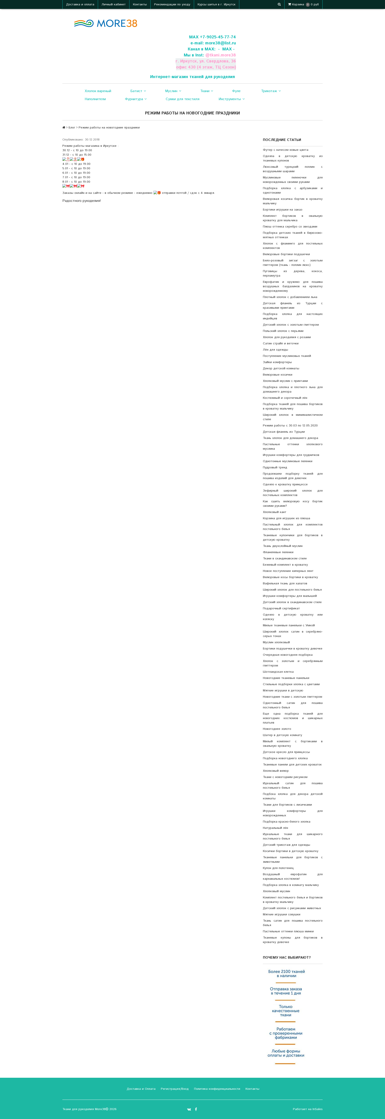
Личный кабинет (114, 4)
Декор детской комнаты (281, 368)
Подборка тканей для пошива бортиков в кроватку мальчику (293, 406)
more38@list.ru (220, 43)
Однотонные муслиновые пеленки (287, 461)
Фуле (236, 91)
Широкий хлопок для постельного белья (292, 589)
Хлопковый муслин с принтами (285, 381)
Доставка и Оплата (141, 1089)
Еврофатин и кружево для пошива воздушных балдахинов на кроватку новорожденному (293, 286)
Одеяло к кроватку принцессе (285, 484)
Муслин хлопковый (276, 642)
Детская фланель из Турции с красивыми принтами (293, 305)
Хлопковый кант (274, 512)
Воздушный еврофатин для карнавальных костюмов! (293, 876)
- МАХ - (226, 49)
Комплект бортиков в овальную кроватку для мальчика (293, 218)
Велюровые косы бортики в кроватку (290, 577)
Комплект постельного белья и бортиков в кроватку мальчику (293, 899)
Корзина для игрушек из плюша (286, 518)
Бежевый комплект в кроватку (285, 565)
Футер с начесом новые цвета (285, 150)
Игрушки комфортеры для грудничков (291, 455)
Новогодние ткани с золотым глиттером (292, 697)
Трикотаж (269, 91)
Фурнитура (134, 99)
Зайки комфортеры (277, 362)
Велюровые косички (277, 374)
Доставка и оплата (80, 4)
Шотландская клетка (278, 672)
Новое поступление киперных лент (288, 571)
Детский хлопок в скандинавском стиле (292, 602)
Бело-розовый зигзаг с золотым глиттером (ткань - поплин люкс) (293, 262)
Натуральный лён (275, 828)
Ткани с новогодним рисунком (285, 777)
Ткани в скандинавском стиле (285, 558)
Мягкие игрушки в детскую (283, 690)
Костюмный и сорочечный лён (285, 398)
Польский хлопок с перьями (283, 331)
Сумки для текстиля (182, 99)
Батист (136, 91)
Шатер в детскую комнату (282, 735)
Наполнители (95, 99)
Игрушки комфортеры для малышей (290, 596)
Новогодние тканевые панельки (286, 678)
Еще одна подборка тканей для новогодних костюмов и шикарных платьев (293, 718)
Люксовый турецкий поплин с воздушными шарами (293, 169)
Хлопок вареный (98, 91)
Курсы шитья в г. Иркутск (217, 4)
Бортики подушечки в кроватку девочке (292, 648)
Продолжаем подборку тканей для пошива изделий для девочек (293, 476)
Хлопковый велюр (276, 771)
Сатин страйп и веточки (281, 343)
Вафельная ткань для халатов (285, 583)
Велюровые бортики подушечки (286, 254)
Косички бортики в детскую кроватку (290, 851)
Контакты (140, 4)
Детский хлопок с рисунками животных (292, 908)
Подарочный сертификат (281, 608)
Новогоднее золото (277, 729)
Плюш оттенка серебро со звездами (290, 226)
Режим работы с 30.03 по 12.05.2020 (290, 425)
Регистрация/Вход (174, 1089)
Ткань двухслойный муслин (283, 546)
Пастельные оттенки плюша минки (288, 931)
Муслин (171, 91)
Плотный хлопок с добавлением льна (290, 297)
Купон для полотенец (278, 868)
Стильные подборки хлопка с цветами (291, 684)
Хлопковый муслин (276, 891)
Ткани (204, 91)
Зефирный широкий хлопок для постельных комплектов (293, 492)
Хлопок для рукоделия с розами (287, 337)
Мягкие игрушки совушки (281, 914)
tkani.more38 (223, 55)
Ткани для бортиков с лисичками (287, 805)
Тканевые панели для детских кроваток (292, 764)
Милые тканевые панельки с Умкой (289, 625)
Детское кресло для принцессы (286, 752)
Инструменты (230, 99)
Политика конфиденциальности (216, 1089)
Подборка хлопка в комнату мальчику (291, 885)
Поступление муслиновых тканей (287, 356)
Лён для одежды (275, 349)
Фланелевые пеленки (278, 552)
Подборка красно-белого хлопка (286, 821)
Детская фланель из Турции (284, 432)
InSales (318, 1109)
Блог (72, 127)
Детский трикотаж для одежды (286, 845)
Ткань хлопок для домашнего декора (290, 438)
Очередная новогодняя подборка (288, 655)
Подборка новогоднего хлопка (285, 758)
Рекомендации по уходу (172, 4)
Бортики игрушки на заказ (282, 209)
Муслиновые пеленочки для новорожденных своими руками (293, 179)
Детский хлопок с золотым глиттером (291, 325)
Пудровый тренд (275, 467)
